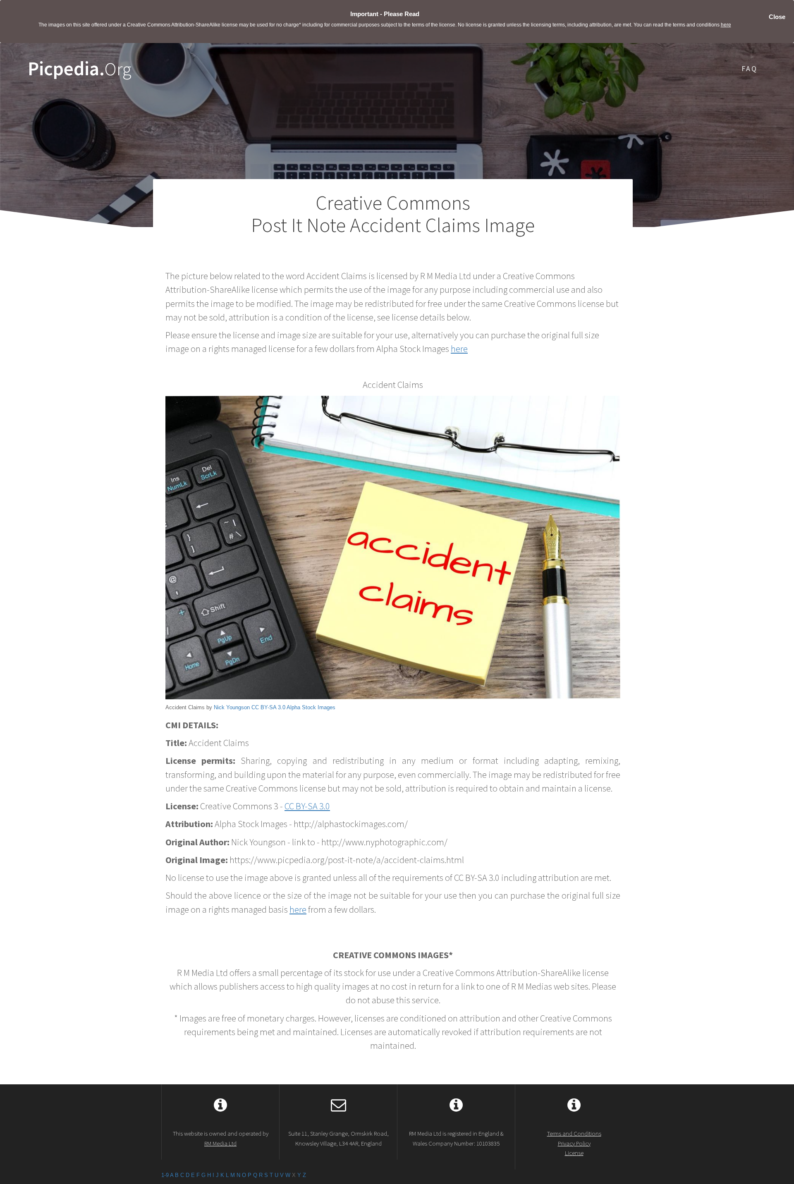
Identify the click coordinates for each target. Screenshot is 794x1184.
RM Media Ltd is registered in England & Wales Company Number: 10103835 (456, 1138)
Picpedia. (80, 69)
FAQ (749, 68)
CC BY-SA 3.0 (268, 707)
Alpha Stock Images (311, 707)
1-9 (165, 1175)
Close (777, 16)
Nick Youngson (232, 707)
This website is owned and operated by (220, 1138)
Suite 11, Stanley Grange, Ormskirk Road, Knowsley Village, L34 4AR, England (338, 1138)
